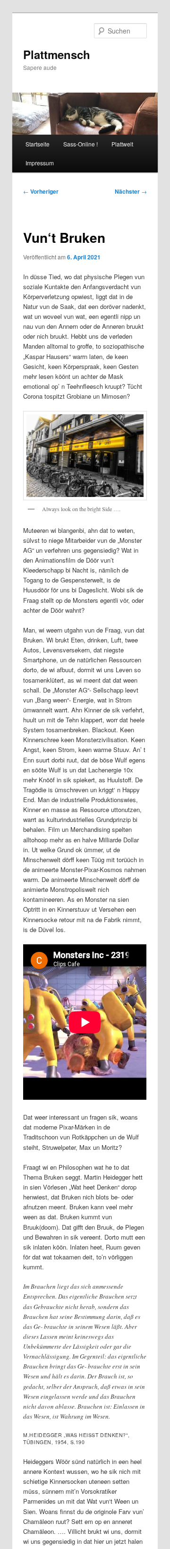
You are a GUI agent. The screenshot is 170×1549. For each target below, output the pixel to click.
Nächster (131, 191)
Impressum (40, 163)
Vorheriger (41, 191)
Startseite (38, 144)
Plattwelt (122, 144)
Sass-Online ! (80, 144)
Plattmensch (56, 54)
